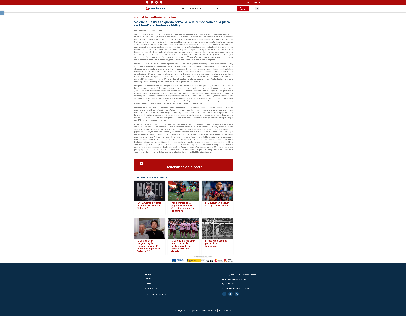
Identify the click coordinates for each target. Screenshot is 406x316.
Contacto (149, 274)
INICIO (182, 8)
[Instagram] (156, 2)
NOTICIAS (208, 8)
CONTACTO (219, 8)
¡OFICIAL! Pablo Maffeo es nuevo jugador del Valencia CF (149, 205)
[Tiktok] (161, 2)
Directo (148, 283)
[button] (2, 13)
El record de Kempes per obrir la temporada (216, 243)
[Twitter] (230, 294)
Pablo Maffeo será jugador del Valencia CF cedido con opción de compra (182, 206)
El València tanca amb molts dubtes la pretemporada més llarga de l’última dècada (183, 246)
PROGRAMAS (193, 8)
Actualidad (139, 17)
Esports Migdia (151, 288)
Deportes (149, 17)
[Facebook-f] (147, 2)
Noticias (158, 17)
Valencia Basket (170, 17)
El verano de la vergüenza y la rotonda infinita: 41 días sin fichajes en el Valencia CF (148, 246)
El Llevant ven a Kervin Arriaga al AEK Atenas (217, 204)
